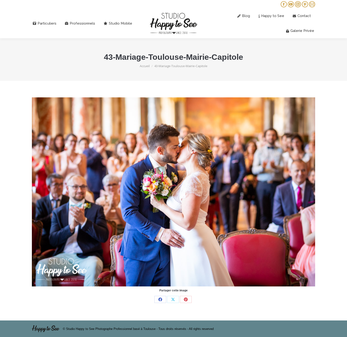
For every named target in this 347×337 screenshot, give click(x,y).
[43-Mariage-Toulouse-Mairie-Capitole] (173, 191)
